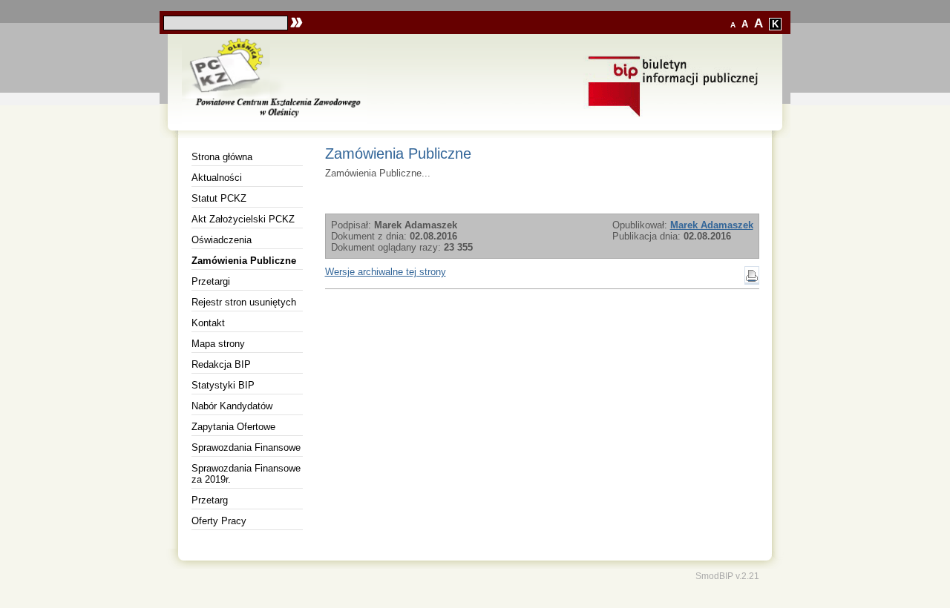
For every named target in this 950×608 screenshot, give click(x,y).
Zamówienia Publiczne (243, 260)
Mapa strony (218, 343)
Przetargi (210, 281)
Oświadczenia (221, 239)
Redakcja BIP (221, 364)
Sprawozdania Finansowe (246, 447)
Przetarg (209, 500)
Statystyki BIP (223, 385)
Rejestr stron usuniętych (243, 302)
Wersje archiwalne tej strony (385, 271)
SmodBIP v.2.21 (727, 576)
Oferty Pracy (218, 520)
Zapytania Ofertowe (233, 426)
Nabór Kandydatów (231, 406)
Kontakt (208, 322)
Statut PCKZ (218, 198)
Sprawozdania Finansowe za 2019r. (246, 474)
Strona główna (221, 156)
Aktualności (216, 177)
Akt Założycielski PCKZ (243, 219)
